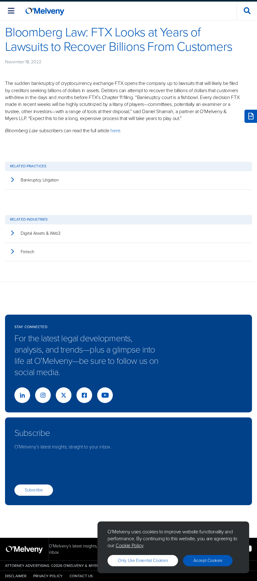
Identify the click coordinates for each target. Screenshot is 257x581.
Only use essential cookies (143, 560)
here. (115, 130)
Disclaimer (15, 576)
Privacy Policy (48, 576)
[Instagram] (43, 395)
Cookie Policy (129, 545)
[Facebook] (84, 395)
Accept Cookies (207, 560)
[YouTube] (105, 395)
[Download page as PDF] (250, 116)
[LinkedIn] (22, 395)
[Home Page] (44, 11)
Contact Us (81, 576)
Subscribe (34, 490)
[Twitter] (63, 395)
